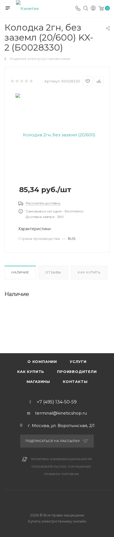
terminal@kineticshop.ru (61, 413)
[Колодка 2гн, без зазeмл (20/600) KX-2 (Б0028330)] (57, 134)
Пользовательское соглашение (61, 466)
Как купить (89, 272)
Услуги (78, 361)
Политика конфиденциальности (61, 459)
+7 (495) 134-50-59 (57, 402)
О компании (42, 361)
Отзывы (53, 272)
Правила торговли (61, 474)
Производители (77, 371)
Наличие (20, 272)
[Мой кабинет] (93, 8)
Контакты (75, 381)
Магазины (38, 381)
